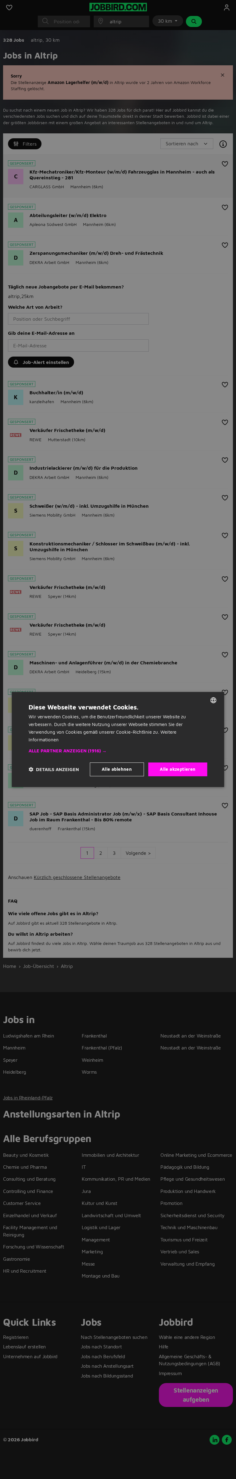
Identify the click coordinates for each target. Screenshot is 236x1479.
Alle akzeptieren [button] (177, 769)
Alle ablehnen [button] (117, 769)
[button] (118, 751)
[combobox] (213, 700)
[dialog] (118, 739)
